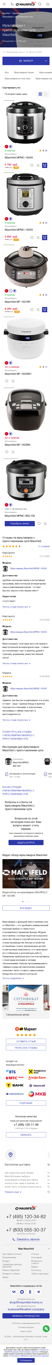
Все (7, 72)
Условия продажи (26, 1327)
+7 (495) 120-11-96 (26, 1124)
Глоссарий (36, 1257)
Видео (34, 1267)
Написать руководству (26, 1316)
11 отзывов (44, 546)
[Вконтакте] (14, 1292)
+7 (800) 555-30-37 (26, 1230)
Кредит (6, 1261)
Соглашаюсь (26, 1360)
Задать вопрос (26, 843)
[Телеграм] (38, 1292)
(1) (46, 367)
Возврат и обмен (11, 1274)
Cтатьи (35, 1254)
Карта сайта (26, 1331)
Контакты (36, 1270)
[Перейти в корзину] (48, 4)
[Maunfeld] (26, 4)
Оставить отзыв (26, 1041)
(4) (46, 151)
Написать (26, 1135)
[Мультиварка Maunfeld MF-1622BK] (26, 409)
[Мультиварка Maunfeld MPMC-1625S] (26, 194)
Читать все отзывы (26, 1048)
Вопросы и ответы (36, 1262)
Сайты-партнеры (39, 1274)
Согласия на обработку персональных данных (29, 1356)
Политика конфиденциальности (26, 1323)
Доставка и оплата (12, 1254)
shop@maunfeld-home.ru (26, 1302)
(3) (46, 223)
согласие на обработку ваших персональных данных (26, 1351)
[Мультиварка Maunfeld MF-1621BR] (26, 266)
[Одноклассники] (30, 1292)
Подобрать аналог (19, 523)
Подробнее (26, 1103)
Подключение (9, 1257)
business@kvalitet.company (26, 1309)
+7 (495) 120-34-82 (26, 1216)
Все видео (26, 908)
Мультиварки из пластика (17, 78)
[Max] (22, 1292)
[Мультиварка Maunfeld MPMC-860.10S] (26, 480)
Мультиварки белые (24, 72)
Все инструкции (18, 790)
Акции (5, 1277)
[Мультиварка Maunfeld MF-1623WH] (26, 338)
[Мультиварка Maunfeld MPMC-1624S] (26, 122)
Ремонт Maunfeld (10, 1270)
